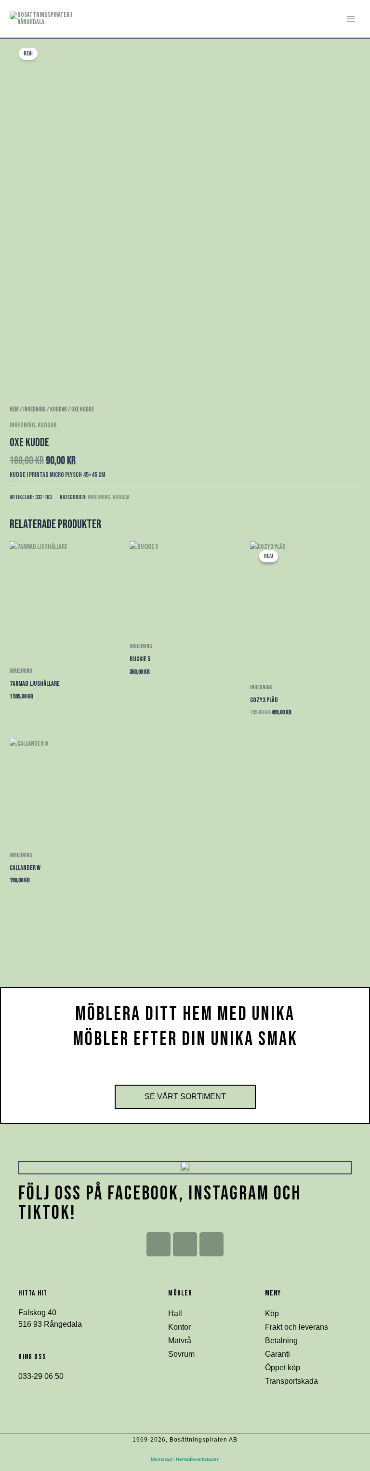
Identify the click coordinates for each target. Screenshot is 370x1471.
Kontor (179, 1327)
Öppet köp (282, 1367)
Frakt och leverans (296, 1327)
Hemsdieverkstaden (198, 1459)
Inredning (34, 409)
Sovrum (181, 1354)
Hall (175, 1313)
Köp (272, 1313)
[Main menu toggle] (350, 18)
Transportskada (291, 1381)
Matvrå (179, 1340)
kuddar (58, 409)
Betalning (281, 1340)
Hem (14, 409)
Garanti (277, 1354)
